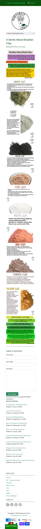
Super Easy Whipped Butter (14, 417)
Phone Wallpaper (11, 496)
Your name (9, 354)
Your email (9, 361)
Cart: (33, 3)
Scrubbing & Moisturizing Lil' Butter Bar (18, 435)
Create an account (19, 3)
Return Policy (10, 485)
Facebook (7, 504)
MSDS (8, 493)
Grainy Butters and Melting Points (16, 404)
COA (7, 488)
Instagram (16, 504)
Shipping (9, 483)
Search (8, 477)
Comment (9, 368)
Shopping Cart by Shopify (19, 515)
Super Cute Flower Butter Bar (15, 429)
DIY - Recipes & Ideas (13, 480)
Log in (9, 3)
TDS (7, 490)
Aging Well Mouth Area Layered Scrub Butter (20, 460)
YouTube (11, 504)
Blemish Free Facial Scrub (14, 454)
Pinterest (20, 504)
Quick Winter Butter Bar (13, 411)
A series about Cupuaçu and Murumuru (18, 442)
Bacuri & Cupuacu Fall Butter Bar (16, 423)
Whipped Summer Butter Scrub (16, 448)
